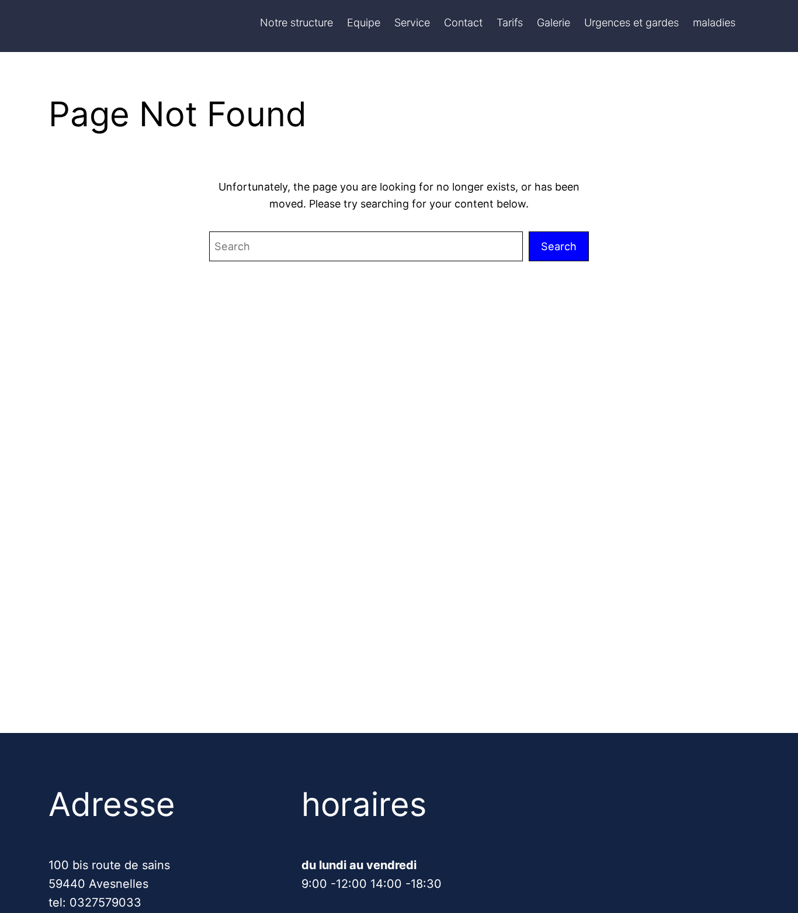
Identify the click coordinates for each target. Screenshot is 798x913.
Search (559, 246)
